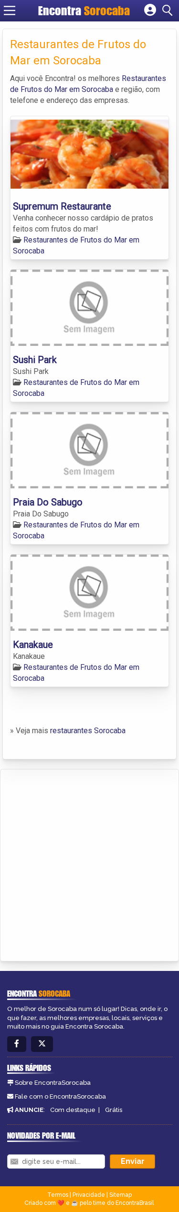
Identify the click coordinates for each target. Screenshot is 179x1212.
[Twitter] (42, 1044)
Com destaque (72, 1109)
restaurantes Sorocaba (88, 730)
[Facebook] (16, 1044)
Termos (57, 1195)
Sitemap (120, 1195)
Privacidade (89, 1195)
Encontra (84, 10)
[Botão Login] (150, 10)
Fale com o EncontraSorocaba (60, 1096)
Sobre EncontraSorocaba (53, 1082)
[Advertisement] (89, 863)
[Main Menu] (9, 10)
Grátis (113, 1109)
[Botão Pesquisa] (169, 10)
